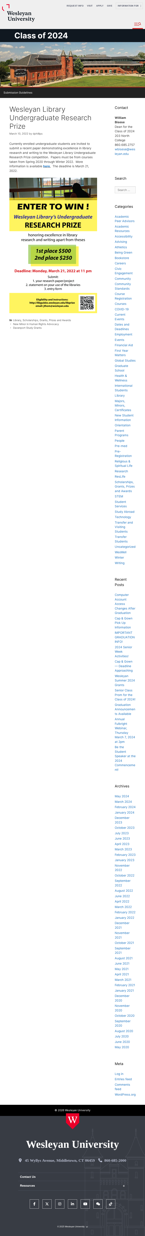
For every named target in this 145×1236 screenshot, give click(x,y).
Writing (119, 563)
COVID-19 (122, 309)
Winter (119, 557)
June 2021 (122, 963)
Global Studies (125, 360)
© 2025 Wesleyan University (71, 1226)
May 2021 (122, 969)
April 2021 (122, 974)
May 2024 (122, 796)
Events (119, 340)
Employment (123, 334)
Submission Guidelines (18, 92)
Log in (119, 1074)
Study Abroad (125, 511)
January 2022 (124, 917)
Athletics (121, 247)
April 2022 (122, 901)
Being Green (123, 252)
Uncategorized (125, 547)
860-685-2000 (115, 1160)
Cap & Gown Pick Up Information (123, 623)
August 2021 (124, 958)
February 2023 (125, 855)
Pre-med (121, 446)
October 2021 (124, 943)
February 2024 (125, 807)
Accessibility (123, 236)
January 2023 (124, 860)
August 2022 (124, 890)
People (119, 440)
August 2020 (124, 1031)
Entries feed (123, 1079)
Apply (100, 6)
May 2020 (122, 1047)
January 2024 (124, 812)
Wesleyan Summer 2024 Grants (125, 680)
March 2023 (123, 849)
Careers (120, 263)
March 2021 (123, 980)
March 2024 (123, 801)
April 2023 (122, 844)
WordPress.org (125, 1094)
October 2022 (124, 875)
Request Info (75, 6)
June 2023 (122, 838)
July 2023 (122, 833)
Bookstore (122, 258)
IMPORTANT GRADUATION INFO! (125, 637)
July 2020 (122, 1036)
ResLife (120, 476)
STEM (119, 496)
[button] (137, 24)
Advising (121, 241)
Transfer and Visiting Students (124, 527)
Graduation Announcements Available (125, 709)
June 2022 (122, 896)
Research (121, 471)
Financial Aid (124, 345)
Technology (123, 517)
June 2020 (122, 1042)
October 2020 (125, 1015)
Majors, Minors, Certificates (123, 405)
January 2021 (124, 990)
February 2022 (125, 912)
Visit (90, 6)
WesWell (120, 552)
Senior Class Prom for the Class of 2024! (125, 695)
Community (123, 278)
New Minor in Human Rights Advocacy (36, 324)
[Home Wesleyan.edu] (72, 1121)
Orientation (122, 425)
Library (17, 320)
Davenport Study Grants (27, 327)
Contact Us (28, 1177)
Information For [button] (129, 6)
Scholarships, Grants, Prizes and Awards (47, 320)
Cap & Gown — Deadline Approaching (124, 666)
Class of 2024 (41, 35)
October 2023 (125, 827)
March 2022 (123, 907)
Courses (120, 304)
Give (109, 6)
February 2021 (125, 985)
